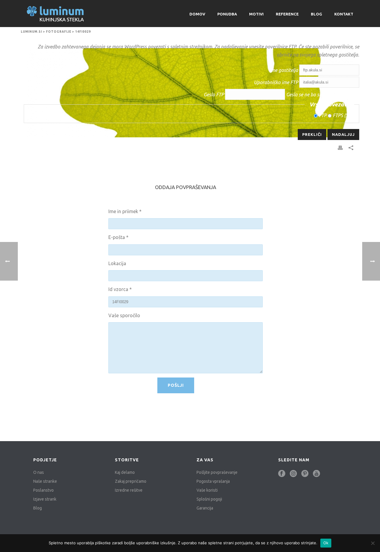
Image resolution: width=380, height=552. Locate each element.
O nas (38, 472)
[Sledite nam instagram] (293, 474)
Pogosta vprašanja (213, 481)
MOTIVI (256, 14)
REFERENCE (287, 14)
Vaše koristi (207, 490)
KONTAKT (343, 14)
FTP (323, 115)
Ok (326, 542)
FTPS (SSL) (343, 115)
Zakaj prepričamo (130, 481)
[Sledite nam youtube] (316, 474)
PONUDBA (227, 14)
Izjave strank (44, 499)
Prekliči (312, 134)
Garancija (205, 508)
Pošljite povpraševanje (217, 472)
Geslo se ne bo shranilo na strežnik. (281, 94)
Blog (316, 14)
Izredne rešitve (128, 490)
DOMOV (197, 14)
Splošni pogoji (209, 499)
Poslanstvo (43, 490)
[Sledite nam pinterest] (304, 474)
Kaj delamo (125, 472)
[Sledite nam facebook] (281, 474)
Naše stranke (45, 481)
